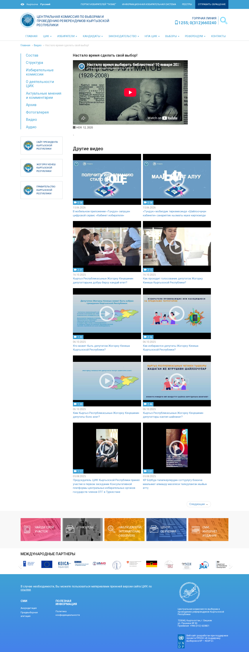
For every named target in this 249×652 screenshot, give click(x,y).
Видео (38, 45)
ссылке (26, 589)
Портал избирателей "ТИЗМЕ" (98, 4)
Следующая (198, 504)
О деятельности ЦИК (40, 83)
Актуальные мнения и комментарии (43, 95)
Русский (45, 4)
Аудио (31, 127)
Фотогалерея (37, 112)
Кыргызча (32, 4)
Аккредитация (29, 608)
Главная (25, 45)
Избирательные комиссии (40, 72)
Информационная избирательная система (149, 4)
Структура (34, 62)
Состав (32, 55)
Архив (31, 105)
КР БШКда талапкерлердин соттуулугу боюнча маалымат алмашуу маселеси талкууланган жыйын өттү (175, 484)
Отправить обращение (212, 4)
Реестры (187, 4)
